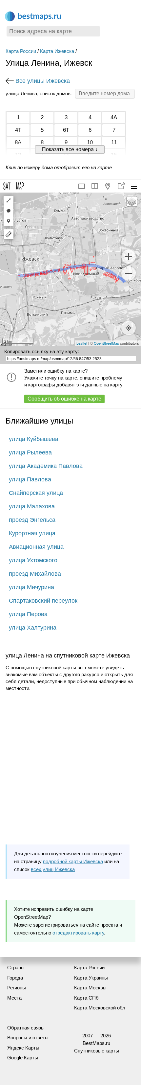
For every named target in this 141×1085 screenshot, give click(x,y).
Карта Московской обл (99, 1007)
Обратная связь (25, 1027)
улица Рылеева (30, 452)
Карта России (21, 51)
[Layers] (132, 201)
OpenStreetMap (106, 343)
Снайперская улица (36, 493)
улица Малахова (32, 506)
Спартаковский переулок (43, 600)
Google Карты (22, 1057)
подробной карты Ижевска (73, 861)
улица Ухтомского (33, 560)
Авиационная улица (36, 546)
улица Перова (28, 614)
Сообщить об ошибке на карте (64, 399)
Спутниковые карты (96, 1050)
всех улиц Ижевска (53, 869)
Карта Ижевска (57, 51)
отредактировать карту (78, 932)
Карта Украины (91, 978)
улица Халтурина (32, 627)
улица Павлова (30, 479)
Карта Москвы (90, 987)
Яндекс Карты (23, 1047)
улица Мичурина (31, 587)
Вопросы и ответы (28, 1037)
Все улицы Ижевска (42, 81)
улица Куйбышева (33, 439)
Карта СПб (86, 998)
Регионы (16, 987)
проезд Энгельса (32, 520)
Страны (16, 967)
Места (14, 998)
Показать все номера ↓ (70, 149)
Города (15, 978)
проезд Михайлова (35, 573)
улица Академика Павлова (46, 466)
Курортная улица (32, 533)
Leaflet (81, 343)
